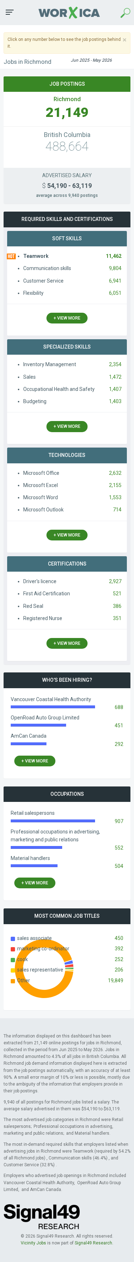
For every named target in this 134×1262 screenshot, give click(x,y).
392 (119, 948)
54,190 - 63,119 (67, 185)
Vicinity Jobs (33, 1243)
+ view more (67, 318)
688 (119, 707)
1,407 (115, 389)
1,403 (115, 401)
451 (119, 725)
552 (119, 848)
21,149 (67, 112)
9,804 (115, 268)
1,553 (115, 497)
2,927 (115, 581)
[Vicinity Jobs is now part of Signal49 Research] (42, 1216)
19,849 (115, 980)
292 (119, 744)
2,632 (115, 473)
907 (119, 821)
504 (119, 866)
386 (117, 606)
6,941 (115, 281)
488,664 (67, 146)
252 (119, 959)
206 (119, 970)
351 (117, 618)
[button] (9, 12)
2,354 (115, 364)
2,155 (115, 485)
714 (117, 509)
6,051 (115, 293)
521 (117, 593)
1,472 (115, 377)
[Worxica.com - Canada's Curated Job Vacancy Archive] (67, 12)
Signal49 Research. (94, 1243)
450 (119, 938)
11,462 (113, 256)
